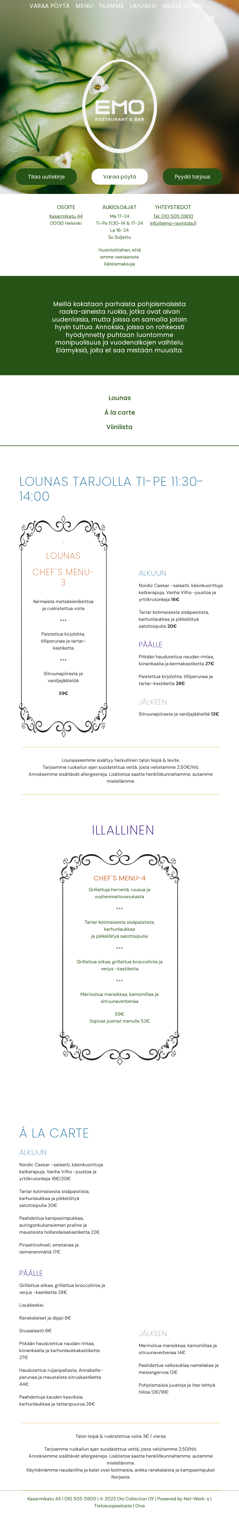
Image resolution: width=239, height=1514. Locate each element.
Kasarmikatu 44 (66, 216)
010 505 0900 (80, 1499)
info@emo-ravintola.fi (173, 223)
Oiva (140, 1506)
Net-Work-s (196, 1499)
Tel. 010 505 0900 (173, 216)
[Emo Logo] (120, 61)
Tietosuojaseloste (113, 1506)
